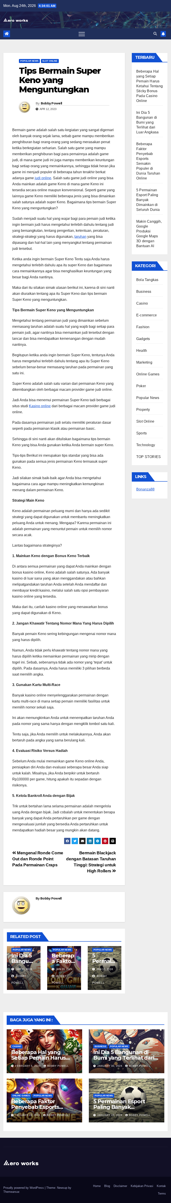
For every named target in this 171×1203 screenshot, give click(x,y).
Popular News (29, 61)
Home (97, 1186)
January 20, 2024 (28, 1115)
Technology (145, 445)
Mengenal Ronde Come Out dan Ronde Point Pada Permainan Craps (37, 859)
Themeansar (11, 1191)
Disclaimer (120, 1186)
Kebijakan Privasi (142, 1186)
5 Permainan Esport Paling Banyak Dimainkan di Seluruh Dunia (148, 200)
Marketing (144, 362)
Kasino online (40, 406)
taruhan (80, 236)
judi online (43, 178)
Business (143, 291)
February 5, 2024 (28, 1066)
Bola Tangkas (147, 280)
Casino (142, 303)
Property (143, 409)
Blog (107, 1186)
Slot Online (49, 61)
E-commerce (146, 315)
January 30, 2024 (110, 1066)
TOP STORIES (148, 457)
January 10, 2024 (110, 1115)
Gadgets (143, 339)
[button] (155, 34)
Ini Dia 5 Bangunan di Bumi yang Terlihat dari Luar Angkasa (147, 122)
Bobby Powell (51, 103)
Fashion (142, 327)
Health (141, 350)
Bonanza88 (145, 489)
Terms (162, 1193)
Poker (141, 386)
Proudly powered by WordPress (24, 1187)
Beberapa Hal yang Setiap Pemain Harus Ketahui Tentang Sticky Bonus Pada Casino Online (149, 86)
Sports (141, 433)
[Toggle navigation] (82, 34)
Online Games (147, 374)
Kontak (161, 1186)
